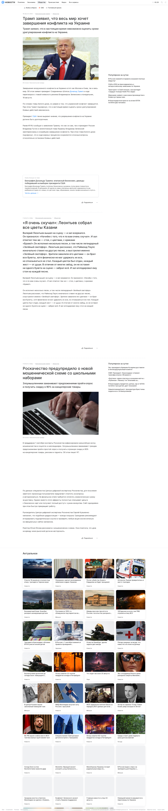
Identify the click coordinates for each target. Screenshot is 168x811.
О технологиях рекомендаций (99, 809)
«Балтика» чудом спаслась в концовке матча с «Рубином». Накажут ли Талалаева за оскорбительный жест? (126, 379)
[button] (61, 58)
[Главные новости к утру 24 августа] (99, 791)
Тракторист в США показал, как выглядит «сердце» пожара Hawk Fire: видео (124, 91)
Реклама (16, 809)
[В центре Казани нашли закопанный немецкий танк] (37, 698)
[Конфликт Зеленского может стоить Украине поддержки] (68, 791)
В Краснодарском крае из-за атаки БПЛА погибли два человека (124, 101)
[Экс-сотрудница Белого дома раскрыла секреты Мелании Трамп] (130, 666)
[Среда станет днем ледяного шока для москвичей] (130, 729)
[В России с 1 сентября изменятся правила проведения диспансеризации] (68, 635)
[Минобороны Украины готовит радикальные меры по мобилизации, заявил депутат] (99, 760)
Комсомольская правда (42, 13)
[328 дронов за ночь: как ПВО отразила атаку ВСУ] (130, 604)
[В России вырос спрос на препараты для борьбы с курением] (130, 760)
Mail (3, 809)
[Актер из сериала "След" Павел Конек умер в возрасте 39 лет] (130, 698)
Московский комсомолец (43, 218)
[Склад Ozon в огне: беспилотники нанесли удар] (37, 760)
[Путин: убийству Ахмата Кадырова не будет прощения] (99, 573)
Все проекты (24, 809)
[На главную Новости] (9, 2)
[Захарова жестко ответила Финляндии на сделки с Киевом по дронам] (37, 791)
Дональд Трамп (76, 91)
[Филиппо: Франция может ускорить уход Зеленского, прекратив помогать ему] (68, 760)
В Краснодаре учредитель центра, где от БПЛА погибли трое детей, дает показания (126, 385)
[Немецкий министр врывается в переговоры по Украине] (130, 791)
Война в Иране (31, 8)
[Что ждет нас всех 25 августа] (99, 666)
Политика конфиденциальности (119, 809)
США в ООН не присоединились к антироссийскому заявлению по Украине (124, 85)
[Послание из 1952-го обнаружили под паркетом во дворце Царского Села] (68, 604)
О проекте (87, 809)
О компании (9, 809)
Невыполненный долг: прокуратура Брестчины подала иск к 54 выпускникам (126, 390)
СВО (42, 8)
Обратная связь (151, 809)
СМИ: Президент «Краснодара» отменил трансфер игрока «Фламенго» (124, 374)
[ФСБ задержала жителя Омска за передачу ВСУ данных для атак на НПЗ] (99, 698)
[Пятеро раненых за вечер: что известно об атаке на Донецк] (130, 635)
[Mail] (3, 2)
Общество (56, 13)
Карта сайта (161, 809)
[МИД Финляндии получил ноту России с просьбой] (68, 698)
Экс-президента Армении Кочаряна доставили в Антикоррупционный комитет (126, 368)
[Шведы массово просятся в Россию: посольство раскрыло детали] (99, 604)
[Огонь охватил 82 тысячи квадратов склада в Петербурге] (99, 729)
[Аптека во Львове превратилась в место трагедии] (130, 573)
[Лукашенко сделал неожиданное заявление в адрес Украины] (68, 573)
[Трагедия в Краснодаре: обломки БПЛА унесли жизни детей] (37, 635)
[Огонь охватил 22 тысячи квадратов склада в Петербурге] (68, 666)
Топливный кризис (55, 8)
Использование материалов (137, 809)
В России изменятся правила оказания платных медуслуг (126, 80)
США (34, 116)
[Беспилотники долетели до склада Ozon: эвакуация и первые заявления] (37, 666)
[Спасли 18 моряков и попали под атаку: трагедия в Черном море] (37, 573)
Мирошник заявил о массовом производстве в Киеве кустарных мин (126, 96)
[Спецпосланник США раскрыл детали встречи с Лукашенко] (68, 729)
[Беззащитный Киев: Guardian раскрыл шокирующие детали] (37, 604)
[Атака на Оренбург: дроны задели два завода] (99, 635)
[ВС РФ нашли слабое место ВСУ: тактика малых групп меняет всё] (37, 729)
